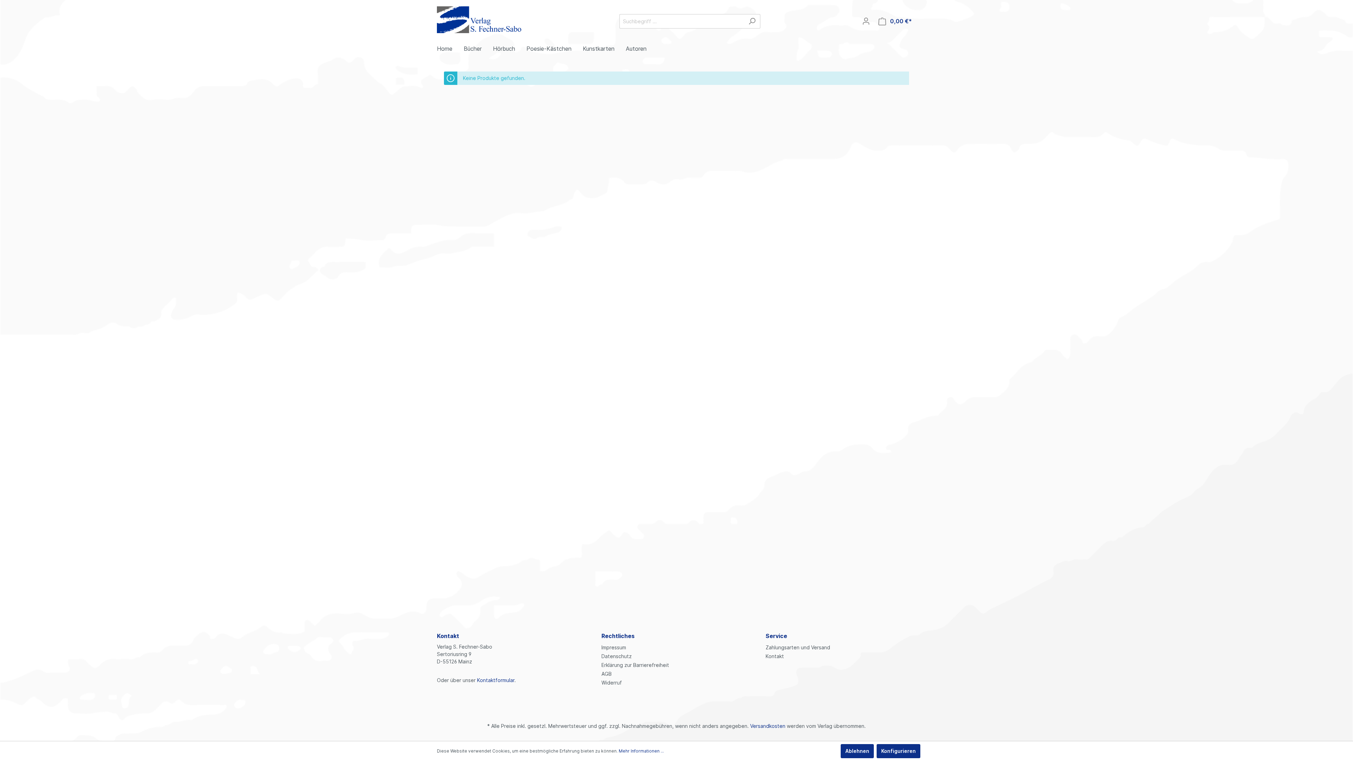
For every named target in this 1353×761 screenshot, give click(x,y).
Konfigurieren (898, 751)
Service (776, 635)
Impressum (613, 647)
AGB (606, 674)
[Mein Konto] (866, 21)
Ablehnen (857, 751)
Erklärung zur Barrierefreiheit (635, 665)
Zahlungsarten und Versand (798, 647)
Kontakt (775, 656)
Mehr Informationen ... (641, 751)
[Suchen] (752, 21)
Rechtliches (618, 635)
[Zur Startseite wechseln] (479, 19)
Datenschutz (616, 656)
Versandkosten (767, 726)
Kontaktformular (495, 680)
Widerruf (611, 683)
